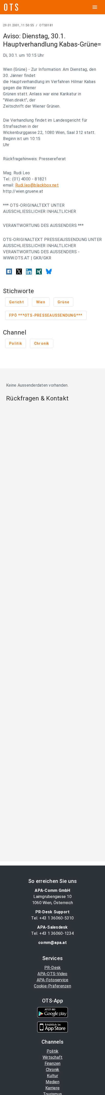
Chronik (52, 1069)
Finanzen (53, 1063)
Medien (52, 1081)
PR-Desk (52, 967)
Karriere (52, 1088)
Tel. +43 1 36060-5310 (52, 918)
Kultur (52, 1075)
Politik (53, 1051)
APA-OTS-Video (52, 973)
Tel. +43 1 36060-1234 (52, 933)
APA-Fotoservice (53, 979)
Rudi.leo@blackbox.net (37, 185)
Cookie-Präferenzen (52, 986)
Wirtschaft (53, 1057)
